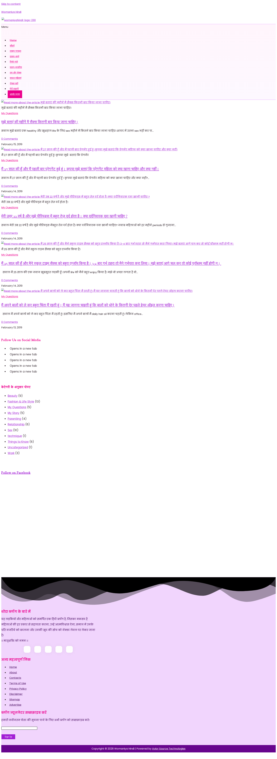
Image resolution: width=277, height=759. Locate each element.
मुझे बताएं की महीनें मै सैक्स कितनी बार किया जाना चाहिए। (39, 121)
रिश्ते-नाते (14, 61)
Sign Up (8, 737)
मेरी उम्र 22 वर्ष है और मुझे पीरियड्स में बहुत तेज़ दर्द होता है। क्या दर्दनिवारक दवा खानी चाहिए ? (64, 216)
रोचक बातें (14, 83)
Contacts (15, 678)
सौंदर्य (12, 45)
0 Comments (9, 139)
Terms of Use (17, 683)
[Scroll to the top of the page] (2, 755)
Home (13, 40)
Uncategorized (18, 447)
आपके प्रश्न (15, 94)
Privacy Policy (18, 689)
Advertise (15, 705)
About (13, 672)
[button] (138, 29)
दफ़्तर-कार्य (14, 56)
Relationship (16, 424)
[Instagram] (9, 360)
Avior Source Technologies (168, 748)
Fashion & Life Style (21, 402)
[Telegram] (9, 371)
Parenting (14, 419)
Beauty (12, 396)
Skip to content (11, 4)
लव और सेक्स (15, 72)
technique (15, 436)
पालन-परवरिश (16, 67)
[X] (9, 349)
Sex (10, 430)
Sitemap (14, 699)
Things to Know (18, 442)
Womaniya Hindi (11, 12)
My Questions (9, 113)
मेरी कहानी (14, 88)
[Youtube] (9, 366)
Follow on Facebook (15, 473)
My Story (13, 413)
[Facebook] (9, 354)
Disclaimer (16, 694)
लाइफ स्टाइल (15, 51)
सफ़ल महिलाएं (15, 78)
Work (11, 453)
